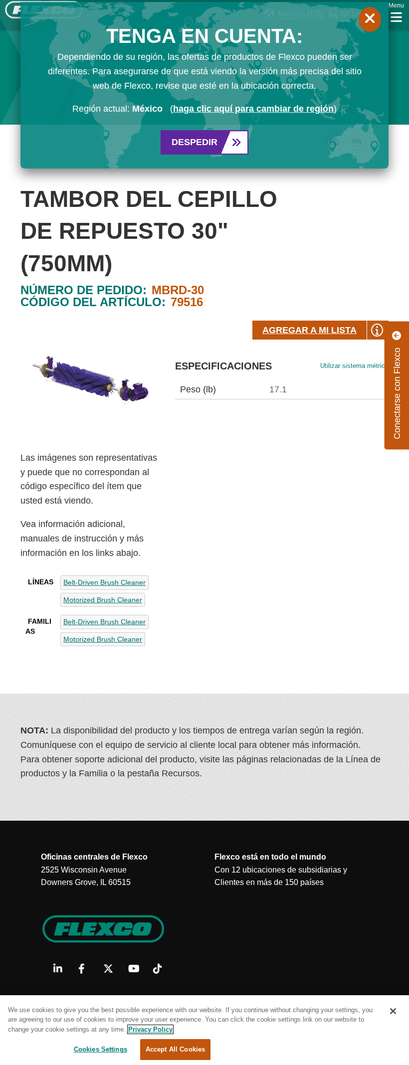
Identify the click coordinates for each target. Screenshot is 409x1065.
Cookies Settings (100, 1049)
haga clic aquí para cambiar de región (253, 109)
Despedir (194, 142)
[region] (204, 1030)
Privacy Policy (150, 1029)
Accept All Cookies (175, 1049)
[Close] (393, 1011)
